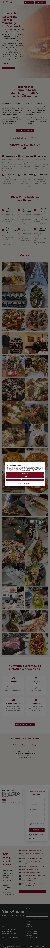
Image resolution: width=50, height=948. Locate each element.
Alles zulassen (25, 473)
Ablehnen (25, 476)
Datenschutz (22, 483)
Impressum (28, 483)
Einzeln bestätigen (25, 479)
